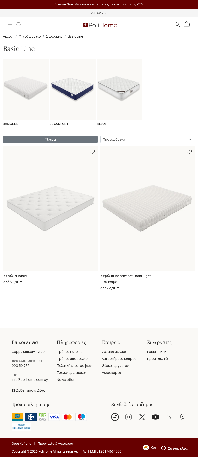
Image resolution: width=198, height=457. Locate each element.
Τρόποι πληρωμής (71, 351)
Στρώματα (54, 36)
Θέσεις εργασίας (115, 365)
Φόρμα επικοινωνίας (28, 351)
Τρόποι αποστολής (72, 358)
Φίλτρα (50, 139)
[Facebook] (115, 417)
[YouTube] (155, 417)
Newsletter (66, 379)
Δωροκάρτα (111, 372)
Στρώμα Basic (15, 275)
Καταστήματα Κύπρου (119, 358)
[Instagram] (128, 417)
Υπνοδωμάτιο (30, 36)
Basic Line (75, 36)
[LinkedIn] (169, 417)
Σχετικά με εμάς (114, 351)
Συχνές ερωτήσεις (71, 372)
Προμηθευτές (158, 358)
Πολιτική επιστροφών (74, 365)
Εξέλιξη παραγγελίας (28, 390)
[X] (142, 417)
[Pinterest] (182, 417)
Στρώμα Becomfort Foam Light (125, 275)
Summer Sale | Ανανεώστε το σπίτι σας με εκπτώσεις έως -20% (99, 4)
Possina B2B (156, 351)
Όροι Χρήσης (21, 443)
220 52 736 (21, 365)
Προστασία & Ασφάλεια (55, 443)
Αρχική (8, 36)
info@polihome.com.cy (30, 379)
